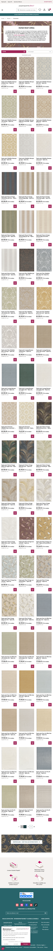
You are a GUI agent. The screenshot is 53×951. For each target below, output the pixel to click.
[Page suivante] (31, 826)
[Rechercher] (18, 10)
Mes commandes (45, 924)
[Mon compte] (44, 10)
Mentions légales (41, 945)
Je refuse (6, 944)
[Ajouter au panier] (15, 91)
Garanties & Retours (18, 1)
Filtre (4, 51)
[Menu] (3, 10)
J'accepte (25, 944)
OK (45, 913)
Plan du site (40, 947)
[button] (3, 948)
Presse (46, 947)
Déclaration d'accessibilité (30, 947)
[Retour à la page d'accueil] (26, 6)
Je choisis (16, 944)
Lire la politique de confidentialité (9, 939)
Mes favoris (45, 927)
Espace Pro (10, 1)
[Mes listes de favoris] (39, 10)
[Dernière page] (34, 826)
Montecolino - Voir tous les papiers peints (25, 842)
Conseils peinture (33, 924)
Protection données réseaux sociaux (14, 947)
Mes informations (45, 922)
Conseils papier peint (33, 922)
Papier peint (3, 1)
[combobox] (26, 10)
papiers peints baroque (19, 35)
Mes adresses (45, 929)
